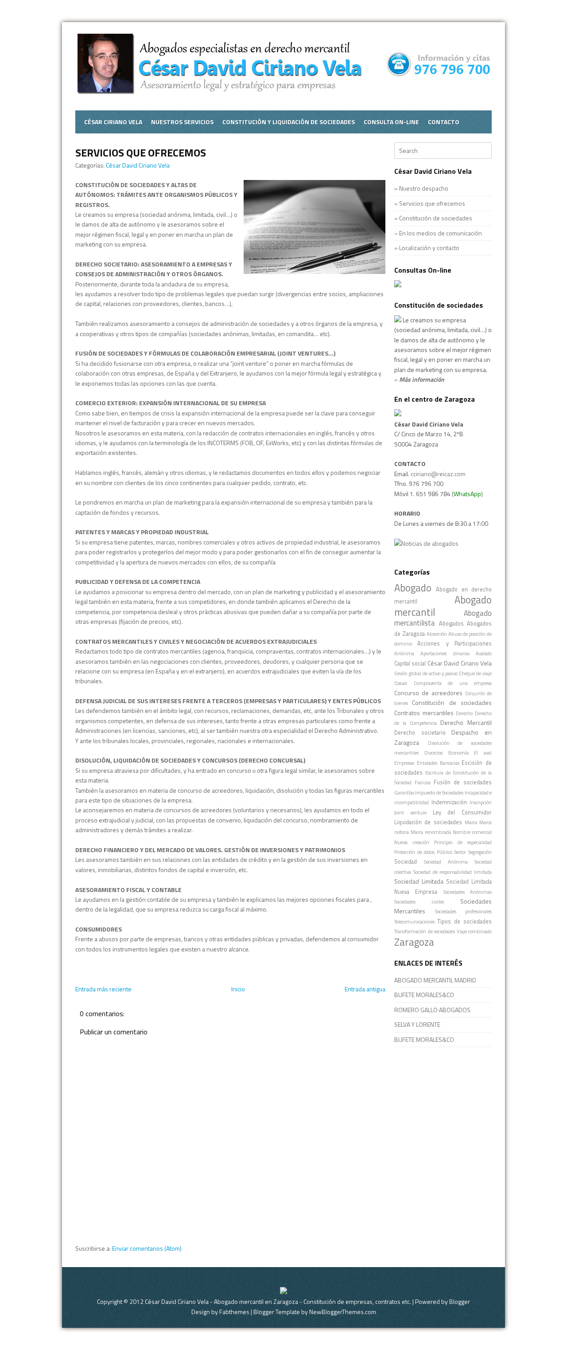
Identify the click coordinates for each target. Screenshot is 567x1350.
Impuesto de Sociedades (439, 792)
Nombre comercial (472, 832)
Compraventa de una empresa (453, 683)
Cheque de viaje (475, 673)
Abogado (412, 587)
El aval (483, 752)
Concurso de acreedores (428, 692)
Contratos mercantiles (424, 712)
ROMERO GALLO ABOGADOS (432, 1009)
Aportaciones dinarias (444, 653)
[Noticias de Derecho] (426, 543)
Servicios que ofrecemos (432, 203)
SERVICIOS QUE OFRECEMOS (140, 152)
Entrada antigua (365, 989)
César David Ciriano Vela (138, 165)
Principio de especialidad (463, 842)
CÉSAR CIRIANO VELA (113, 121)
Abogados (451, 623)
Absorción (437, 634)
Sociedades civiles (419, 901)
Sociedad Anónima (446, 861)
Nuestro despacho (423, 188)
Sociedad (405, 861)
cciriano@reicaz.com (438, 473)
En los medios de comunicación (440, 233)
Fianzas (423, 782)
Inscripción (481, 802)
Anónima (404, 653)
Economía (458, 752)
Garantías (404, 792)
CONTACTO (443, 121)
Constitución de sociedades (435, 218)
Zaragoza (414, 942)
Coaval (400, 683)
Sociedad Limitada (418, 881)
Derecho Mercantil (466, 722)
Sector (460, 852)
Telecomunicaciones (414, 921)
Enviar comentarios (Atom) (147, 1248)
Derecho (464, 713)
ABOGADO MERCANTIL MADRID (435, 980)
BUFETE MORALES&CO (424, 994)
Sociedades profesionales (463, 911)
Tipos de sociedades (464, 921)
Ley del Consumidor (462, 812)
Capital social (410, 663)
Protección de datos (414, 852)
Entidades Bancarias (438, 763)
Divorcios (433, 752)
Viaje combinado (474, 931)
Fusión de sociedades (463, 782)
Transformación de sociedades (424, 931)
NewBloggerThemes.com (342, 1311)
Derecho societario (420, 732)
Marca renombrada (431, 832)
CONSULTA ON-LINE (391, 121)
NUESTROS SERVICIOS (182, 121)
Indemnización (449, 802)
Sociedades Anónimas (467, 892)
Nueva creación (411, 842)
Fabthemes (234, 1311)
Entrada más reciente (103, 989)
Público (444, 852)
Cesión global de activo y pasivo (426, 673)
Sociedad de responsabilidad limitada (452, 872)
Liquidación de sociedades (428, 822)
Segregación (480, 852)
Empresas (404, 763)
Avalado (484, 653)
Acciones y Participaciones (454, 643)
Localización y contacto (429, 247)
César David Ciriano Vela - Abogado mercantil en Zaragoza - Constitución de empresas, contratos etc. (278, 1301)
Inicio (238, 989)
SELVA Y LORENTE (417, 1024)
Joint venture (410, 812)
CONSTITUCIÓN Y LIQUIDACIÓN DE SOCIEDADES (288, 121)
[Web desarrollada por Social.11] (283, 1291)
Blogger (459, 1301)
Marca (471, 822)
